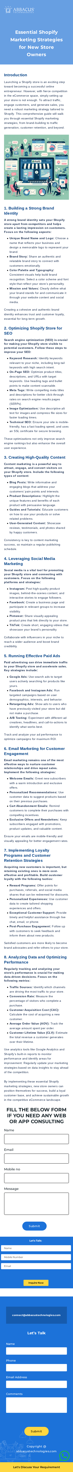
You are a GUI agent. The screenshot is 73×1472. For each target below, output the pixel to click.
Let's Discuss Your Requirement (36, 1467)
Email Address (16, 1377)
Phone (11, 1360)
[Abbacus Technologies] (19, 9)
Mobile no (12, 1169)
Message (11, 1188)
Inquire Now (36, 1282)
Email (8, 1149)
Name (9, 1130)
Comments (14, 1394)
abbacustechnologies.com (36, 1451)
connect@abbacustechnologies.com (36, 1315)
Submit (34, 1226)
